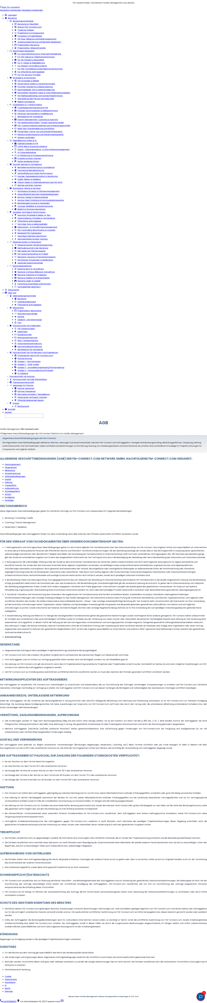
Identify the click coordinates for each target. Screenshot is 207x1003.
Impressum (10, 982)
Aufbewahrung (12, 488)
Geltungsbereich (13, 464)
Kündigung (9, 497)
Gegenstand (11, 467)
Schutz (8, 494)
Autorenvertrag (13, 637)
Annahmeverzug (12, 473)
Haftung (8, 482)
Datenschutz (11, 979)
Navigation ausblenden (10, 10)
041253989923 (9, 1001)
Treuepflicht (10, 485)
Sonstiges (9, 500)
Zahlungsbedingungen (15, 476)
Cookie (8, 976)
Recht (7, 988)
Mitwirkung (10, 470)
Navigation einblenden (32, 10)
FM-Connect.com (30, 429)
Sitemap (9, 991)
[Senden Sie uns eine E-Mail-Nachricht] (62, 1001)
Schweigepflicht (12, 491)
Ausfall (8, 479)
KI (5, 985)
